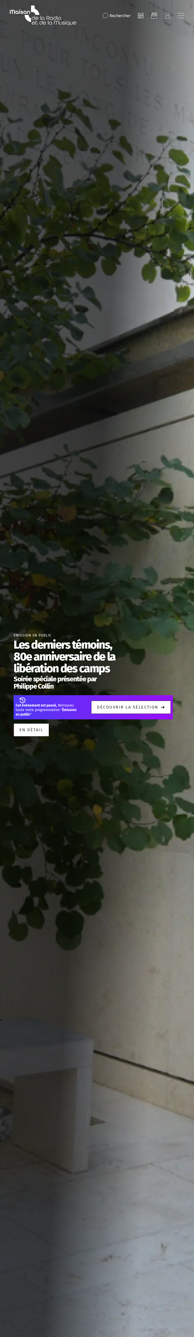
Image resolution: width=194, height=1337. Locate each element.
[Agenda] (140, 15)
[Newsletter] (154, 15)
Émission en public (33, 635)
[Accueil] (43, 16)
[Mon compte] (167, 15)
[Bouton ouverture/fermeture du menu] (181, 15)
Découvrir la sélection (127, 707)
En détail (31, 729)
